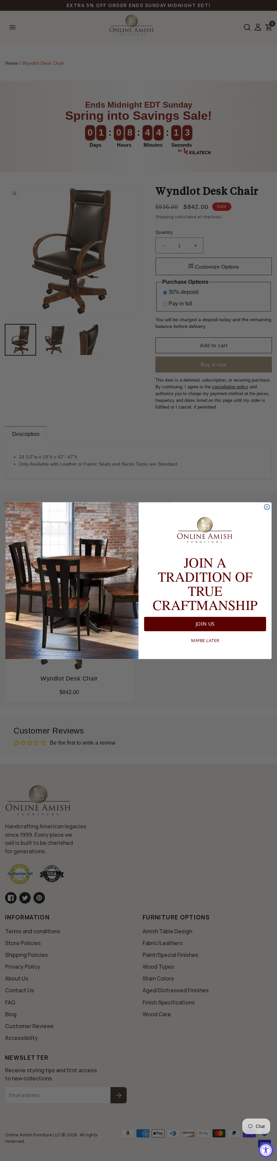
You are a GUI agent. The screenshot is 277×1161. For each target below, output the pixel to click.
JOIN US (205, 623)
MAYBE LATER (205, 640)
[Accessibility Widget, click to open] (266, 1150)
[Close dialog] (267, 506)
